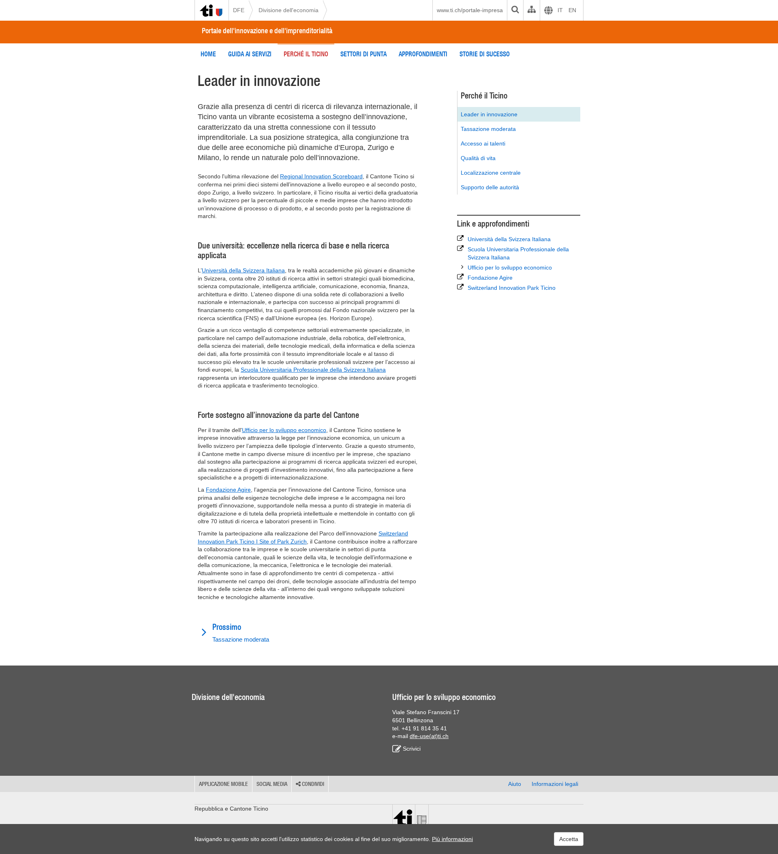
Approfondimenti (423, 53)
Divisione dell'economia (288, 10)
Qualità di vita (478, 158)
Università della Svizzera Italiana (243, 270)
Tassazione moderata (488, 129)
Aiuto (514, 784)
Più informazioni (452, 839)
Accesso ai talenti (483, 143)
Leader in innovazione (489, 114)
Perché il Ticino (306, 53)
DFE (238, 10)
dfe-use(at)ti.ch (429, 736)
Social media (271, 784)
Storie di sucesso (485, 53)
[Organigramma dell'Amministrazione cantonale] (531, 10)
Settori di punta (363, 53)
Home (208, 53)
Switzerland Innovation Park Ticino (512, 288)
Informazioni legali (555, 784)
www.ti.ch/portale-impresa (470, 10)
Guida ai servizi (249, 53)
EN (572, 10)
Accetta (568, 839)
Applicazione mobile (223, 784)
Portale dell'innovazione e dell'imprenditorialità (267, 30)
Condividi (312, 784)
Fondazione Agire (228, 489)
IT (560, 10)
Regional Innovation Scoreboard (321, 176)
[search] (515, 10)
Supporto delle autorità (490, 187)
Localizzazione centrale (491, 172)
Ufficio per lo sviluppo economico (284, 430)
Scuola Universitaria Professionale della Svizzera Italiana (313, 369)
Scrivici (412, 748)
